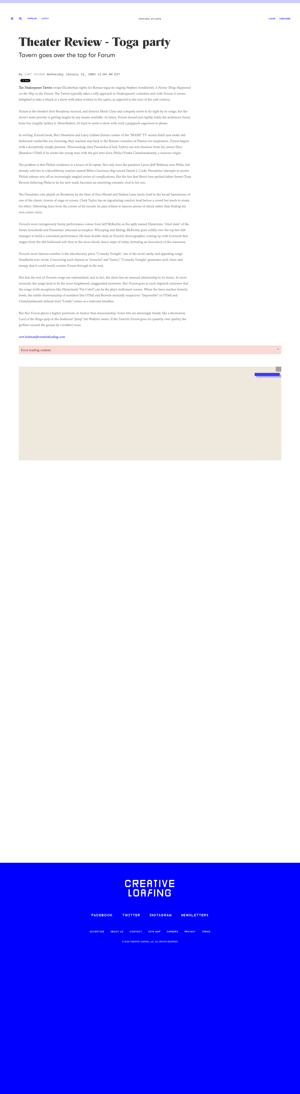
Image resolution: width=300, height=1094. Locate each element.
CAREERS (172, 932)
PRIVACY (190, 932)
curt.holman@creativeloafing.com (42, 337)
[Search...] (20, 19)
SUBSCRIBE (285, 19)
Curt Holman (34, 74)
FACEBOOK (102, 915)
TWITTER (131, 915)
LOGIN (272, 19)
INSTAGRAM (161, 915)
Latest (45, 19)
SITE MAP (154, 932)
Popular (32, 19)
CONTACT (136, 932)
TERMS (206, 932)
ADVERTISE (97, 932)
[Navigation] (10, 19)
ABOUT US (116, 932)
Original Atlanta (150, 19)
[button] (278, 369)
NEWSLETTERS (195, 915)
